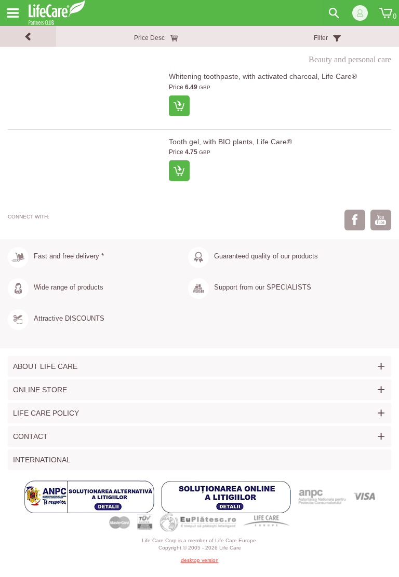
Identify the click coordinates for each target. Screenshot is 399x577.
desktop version (200, 560)
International (42, 460)
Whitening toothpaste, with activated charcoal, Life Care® (263, 76)
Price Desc (149, 38)
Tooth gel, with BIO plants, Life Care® (230, 142)
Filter (321, 38)
